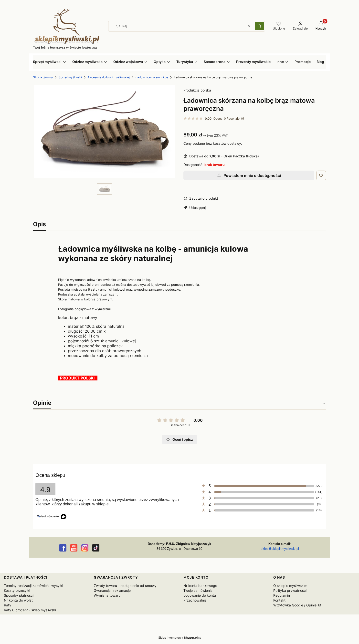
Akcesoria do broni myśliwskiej (109, 77)
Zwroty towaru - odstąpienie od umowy (125, 585)
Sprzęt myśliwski (70, 77)
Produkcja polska (197, 90)
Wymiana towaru (107, 595)
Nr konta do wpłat (18, 600)
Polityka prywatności (289, 590)
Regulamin (281, 595)
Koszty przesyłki (17, 590)
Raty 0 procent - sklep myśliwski (30, 610)
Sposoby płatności (18, 595)
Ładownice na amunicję (152, 77)
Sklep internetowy (178, 637)
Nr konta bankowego (200, 585)
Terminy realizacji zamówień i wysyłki (33, 585)
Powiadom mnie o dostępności (252, 175)
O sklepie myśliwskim (290, 585)
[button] (259, 26)
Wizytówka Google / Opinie (295, 605)
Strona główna (43, 77)
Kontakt (279, 600)
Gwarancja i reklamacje (112, 590)
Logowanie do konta (199, 595)
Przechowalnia (195, 600)
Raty (7, 605)
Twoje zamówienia (197, 590)
